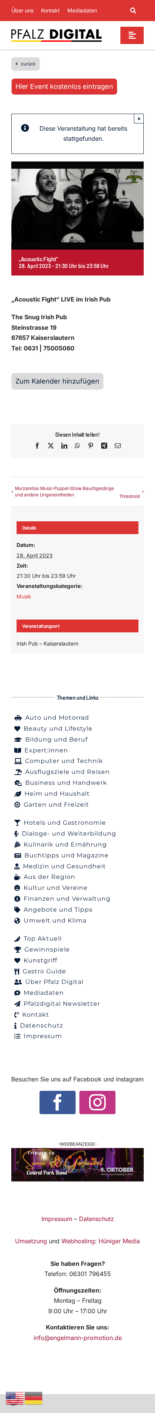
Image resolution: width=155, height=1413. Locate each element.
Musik (24, 596)
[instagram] (97, 1102)
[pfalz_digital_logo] (56, 31)
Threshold (129, 496)
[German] (33, 1397)
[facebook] (58, 1102)
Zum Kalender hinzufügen (57, 381)
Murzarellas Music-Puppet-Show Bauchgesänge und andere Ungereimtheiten (64, 491)
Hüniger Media (119, 1241)
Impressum (56, 1219)
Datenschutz (96, 1219)
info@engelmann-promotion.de (77, 1337)
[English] (15, 1397)
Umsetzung (31, 1241)
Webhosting (78, 1241)
